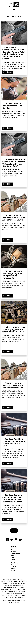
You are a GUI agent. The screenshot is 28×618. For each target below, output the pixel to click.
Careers (13, 546)
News (12, 555)
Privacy (13, 568)
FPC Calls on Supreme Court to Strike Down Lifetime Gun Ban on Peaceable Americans (12, 498)
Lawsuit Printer (15, 553)
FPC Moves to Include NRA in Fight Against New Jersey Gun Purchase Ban (12, 274)
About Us (13, 552)
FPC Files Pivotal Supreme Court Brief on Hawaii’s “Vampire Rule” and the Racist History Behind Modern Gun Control (13, 53)
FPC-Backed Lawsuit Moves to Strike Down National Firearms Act (12, 385)
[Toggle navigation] (14, 9)
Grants (13, 557)
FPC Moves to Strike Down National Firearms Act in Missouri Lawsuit (13, 217)
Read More (7, 72)
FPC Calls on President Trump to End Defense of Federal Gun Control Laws (14, 442)
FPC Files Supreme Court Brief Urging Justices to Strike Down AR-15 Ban (13, 329)
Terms (13, 570)
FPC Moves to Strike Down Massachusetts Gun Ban (12, 105)
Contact (13, 566)
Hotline (13, 559)
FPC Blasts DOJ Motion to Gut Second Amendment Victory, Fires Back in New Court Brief (14, 162)
